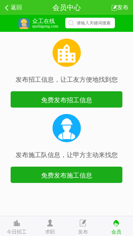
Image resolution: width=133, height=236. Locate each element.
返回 (16, 7)
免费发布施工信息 (66, 174)
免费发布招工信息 (66, 99)
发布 (122, 7)
